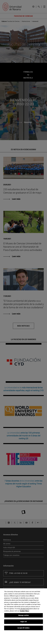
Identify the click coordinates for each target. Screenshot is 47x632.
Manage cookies (23, 615)
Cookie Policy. (24, 611)
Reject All (23, 622)
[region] (23, 610)
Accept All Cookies (23, 628)
